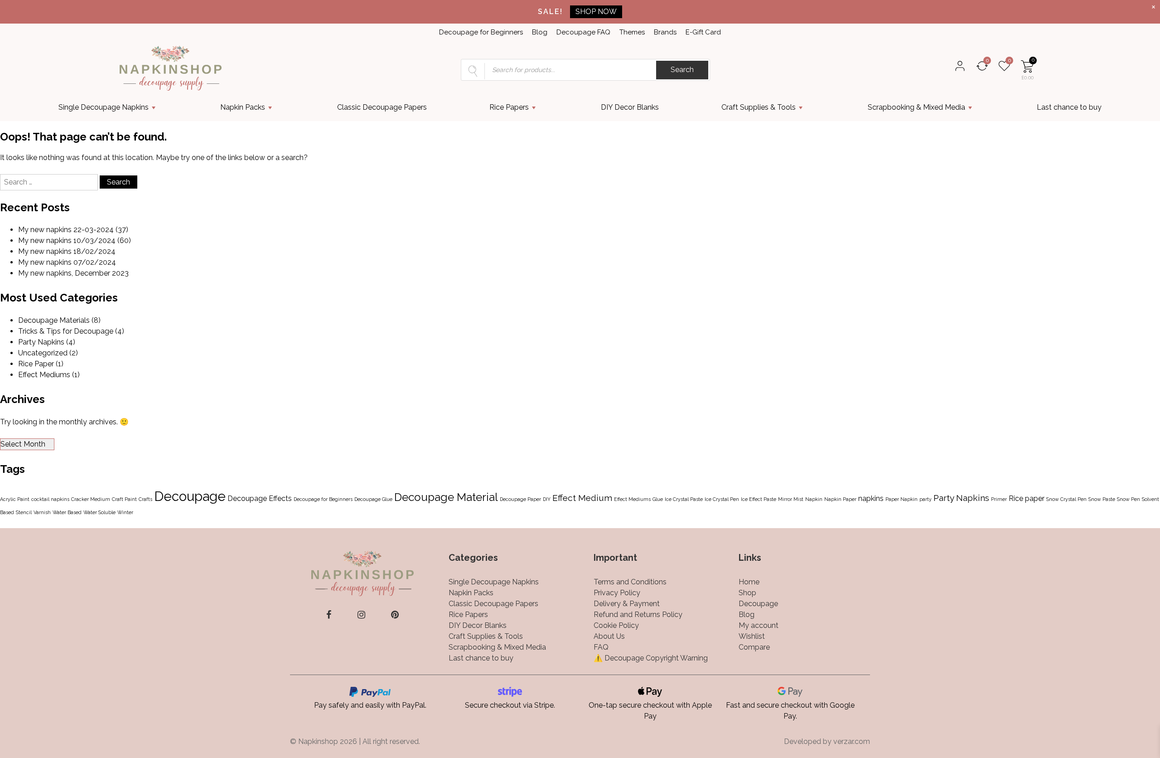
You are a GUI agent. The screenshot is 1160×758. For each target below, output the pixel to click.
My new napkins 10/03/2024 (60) (74, 240)
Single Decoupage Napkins (103, 107)
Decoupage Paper (520, 499)
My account (758, 625)
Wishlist (752, 636)
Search (682, 69)
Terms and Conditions (630, 582)
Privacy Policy (617, 592)
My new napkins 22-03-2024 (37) (73, 229)
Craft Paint (124, 499)
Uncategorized (43, 353)
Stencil (24, 512)
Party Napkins (41, 342)
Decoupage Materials (54, 320)
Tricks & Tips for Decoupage (65, 331)
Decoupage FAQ (583, 32)
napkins (871, 498)
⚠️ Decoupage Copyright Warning (651, 658)
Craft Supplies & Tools (758, 107)
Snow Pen (1128, 499)
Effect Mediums (44, 374)
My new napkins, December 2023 (73, 273)
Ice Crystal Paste (684, 499)
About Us (609, 636)
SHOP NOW (596, 11)
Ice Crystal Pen (722, 499)
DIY (547, 499)
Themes (632, 32)
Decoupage (190, 496)
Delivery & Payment (627, 603)
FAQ (601, 647)
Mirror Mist (790, 499)
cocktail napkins (50, 499)
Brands (665, 32)
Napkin (813, 499)
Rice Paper (36, 364)
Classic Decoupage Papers (382, 107)
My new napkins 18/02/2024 (67, 251)
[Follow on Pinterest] (395, 614)
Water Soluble (99, 512)
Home (749, 582)
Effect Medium (582, 498)
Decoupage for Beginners (481, 32)
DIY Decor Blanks (630, 107)
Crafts (145, 499)
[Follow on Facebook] (328, 614)
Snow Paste (1101, 499)
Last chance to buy (1069, 107)
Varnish (42, 512)
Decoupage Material (446, 497)
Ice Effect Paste (758, 499)
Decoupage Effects (259, 498)
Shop (747, 592)
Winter (125, 512)
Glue (657, 499)
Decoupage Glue (373, 499)
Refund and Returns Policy (638, 614)
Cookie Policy (616, 625)
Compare (754, 647)
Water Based (67, 512)
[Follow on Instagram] (361, 614)
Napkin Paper (840, 499)
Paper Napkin (901, 499)
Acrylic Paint (14, 499)
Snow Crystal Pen (1066, 499)
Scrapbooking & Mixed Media (916, 107)
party (925, 499)
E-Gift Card (703, 32)
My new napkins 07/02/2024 (67, 262)
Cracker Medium (90, 499)
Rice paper (1026, 498)
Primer (999, 499)
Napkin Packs (242, 107)
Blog (539, 32)
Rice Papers (509, 107)
